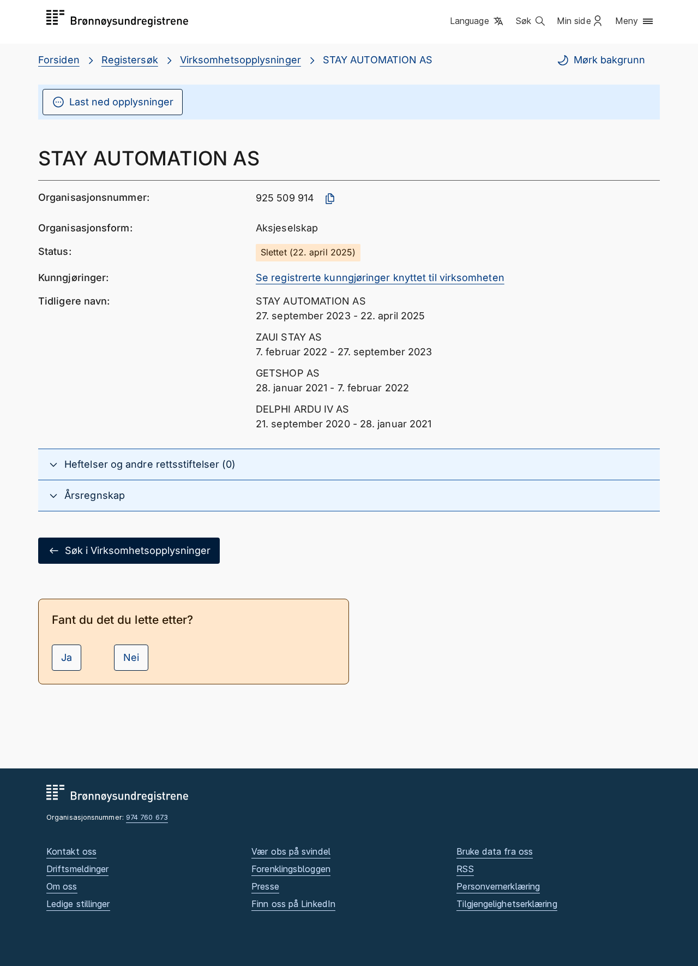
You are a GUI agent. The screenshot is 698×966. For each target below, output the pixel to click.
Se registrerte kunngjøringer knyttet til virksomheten (380, 277)
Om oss (61, 886)
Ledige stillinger (78, 903)
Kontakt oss (71, 851)
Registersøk (129, 59)
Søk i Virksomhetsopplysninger (137, 550)
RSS (464, 868)
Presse (265, 886)
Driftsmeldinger (77, 868)
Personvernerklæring (498, 886)
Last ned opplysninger (121, 102)
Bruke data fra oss (494, 851)
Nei (131, 657)
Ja (66, 657)
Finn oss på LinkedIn (293, 903)
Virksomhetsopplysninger (240, 59)
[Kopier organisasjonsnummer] (330, 199)
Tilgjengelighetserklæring (506, 903)
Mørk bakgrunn (609, 59)
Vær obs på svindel (290, 851)
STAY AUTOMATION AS (378, 59)
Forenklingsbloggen (290, 868)
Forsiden (59, 59)
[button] (477, 21)
